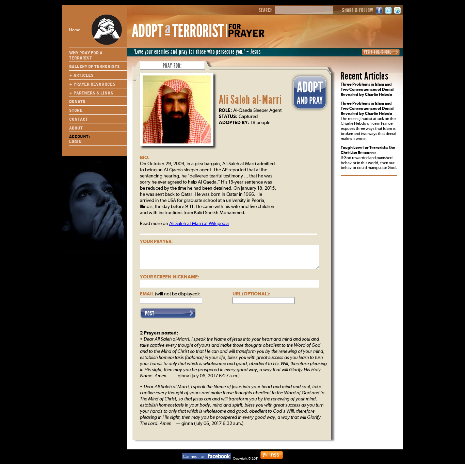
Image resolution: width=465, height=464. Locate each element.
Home (74, 30)
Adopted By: (234, 122)
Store (75, 110)
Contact (78, 119)
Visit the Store (377, 52)
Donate (77, 102)
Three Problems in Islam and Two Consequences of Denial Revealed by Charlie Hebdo (367, 90)
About (76, 128)
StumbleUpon (397, 10)
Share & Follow (357, 10)
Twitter (388, 10)
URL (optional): (252, 294)
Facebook (379, 10)
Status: (228, 116)
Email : (170, 294)
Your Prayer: (156, 241)
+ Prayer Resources (92, 84)
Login (75, 142)
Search (266, 10)
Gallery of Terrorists (94, 67)
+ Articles (81, 75)
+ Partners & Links (91, 93)
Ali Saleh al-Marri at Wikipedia (199, 223)
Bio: (145, 157)
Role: (225, 110)
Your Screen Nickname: (169, 277)
